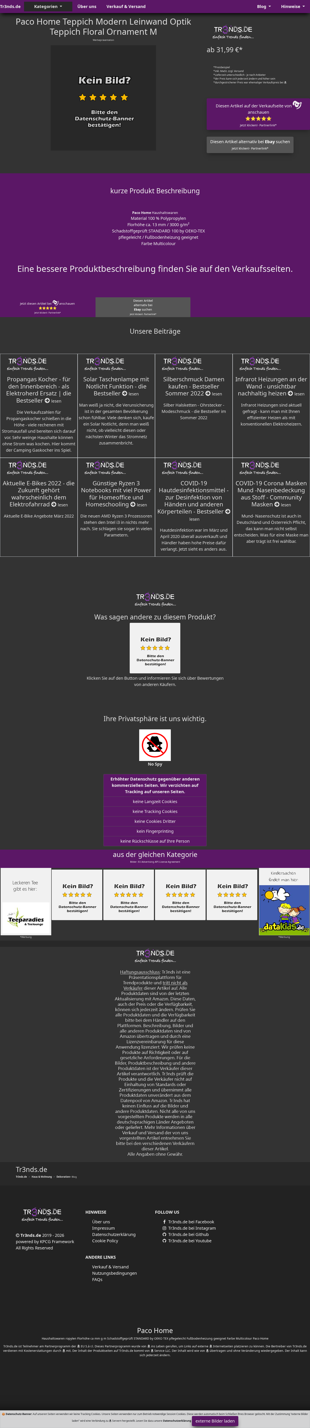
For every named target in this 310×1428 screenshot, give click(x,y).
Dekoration (63, 1176)
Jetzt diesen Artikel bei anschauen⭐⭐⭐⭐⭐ (47, 308)
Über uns (86, 6)
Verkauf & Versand (126, 6)
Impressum (103, 1228)
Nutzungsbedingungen (114, 1273)
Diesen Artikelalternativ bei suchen (143, 307)
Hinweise (291, 6)
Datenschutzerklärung (114, 1234)
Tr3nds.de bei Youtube (189, 1241)
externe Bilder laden (215, 1421)
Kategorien (46, 6)
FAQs (97, 1279)
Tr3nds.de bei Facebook (190, 1222)
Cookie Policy (105, 1241)
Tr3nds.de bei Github (188, 1234)
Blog (262, 6)
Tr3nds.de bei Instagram (191, 1228)
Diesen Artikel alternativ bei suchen (250, 144)
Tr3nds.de (10, 6)
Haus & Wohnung (42, 1176)
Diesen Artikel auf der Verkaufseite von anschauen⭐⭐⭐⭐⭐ (254, 115)
